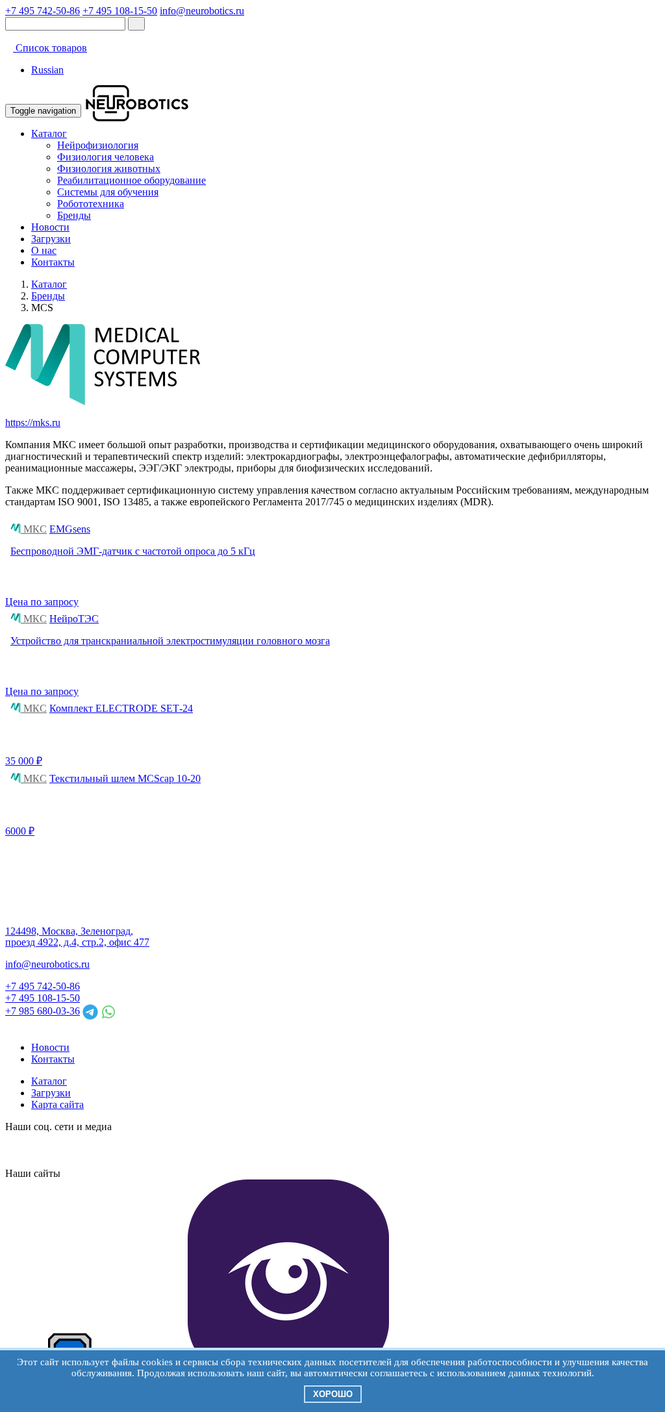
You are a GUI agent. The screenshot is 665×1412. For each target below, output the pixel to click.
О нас (43, 250)
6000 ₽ (19, 831)
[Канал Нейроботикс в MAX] (15, 1149)
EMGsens (69, 529)
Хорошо (333, 1394)
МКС (34, 529)
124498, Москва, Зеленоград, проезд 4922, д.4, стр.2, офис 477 (77, 937)
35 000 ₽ (23, 760)
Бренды (74, 215)
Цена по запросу (42, 601)
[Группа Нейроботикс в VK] (39, 1149)
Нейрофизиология (97, 145)
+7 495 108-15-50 (119, 10)
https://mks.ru (32, 422)
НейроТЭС (74, 618)
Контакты (53, 262)
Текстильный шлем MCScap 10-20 (125, 778)
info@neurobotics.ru (202, 10)
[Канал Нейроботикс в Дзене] (132, 1149)
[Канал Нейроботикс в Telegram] (85, 1149)
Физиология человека (105, 156)
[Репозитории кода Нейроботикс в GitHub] (109, 1149)
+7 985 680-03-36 (42, 1010)
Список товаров (50, 47)
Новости (50, 227)
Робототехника (90, 203)
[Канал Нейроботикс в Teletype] (62, 1149)
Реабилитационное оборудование (131, 180)
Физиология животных (108, 168)
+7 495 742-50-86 (42, 10)
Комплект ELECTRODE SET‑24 (121, 708)
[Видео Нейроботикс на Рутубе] (155, 1149)
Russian (47, 69)
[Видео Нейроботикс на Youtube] (179, 1149)
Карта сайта (57, 1104)
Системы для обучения (107, 191)
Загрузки (51, 238)
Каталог (49, 133)
